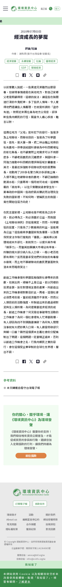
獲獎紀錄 (31, 529)
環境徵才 (12, 514)
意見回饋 (50, 529)
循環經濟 (50, 61)
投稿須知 (50, 524)
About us (11, 519)
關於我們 (50, 514)
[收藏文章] (17, 75)
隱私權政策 (12, 529)
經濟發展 (11, 61)
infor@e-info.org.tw (36, 558)
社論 (34, 48)
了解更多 (25, 581)
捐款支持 (40, 503)
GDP (23, 67)
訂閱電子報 (21, 503)
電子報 (44, 8)
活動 (31, 514)
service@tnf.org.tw (36, 555)
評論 (27, 48)
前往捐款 (31, 456)
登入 (57, 8)
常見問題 (12, 524)
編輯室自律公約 (31, 519)
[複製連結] (44, 75)
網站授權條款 (50, 519)
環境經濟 (36, 67)
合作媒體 (31, 524)
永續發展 (26, 61)
